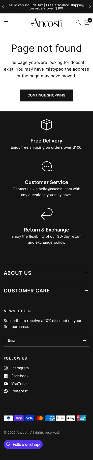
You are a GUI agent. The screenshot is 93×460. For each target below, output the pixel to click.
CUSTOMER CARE (27, 291)
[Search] (79, 22)
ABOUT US (17, 273)
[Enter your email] (84, 341)
